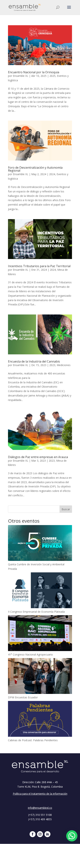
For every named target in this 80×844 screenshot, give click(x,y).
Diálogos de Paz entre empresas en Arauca (38, 457)
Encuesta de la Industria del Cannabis (34, 361)
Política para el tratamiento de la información (40, 793)
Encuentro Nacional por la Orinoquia (33, 72)
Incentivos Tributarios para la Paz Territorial (39, 266)
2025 (52, 76)
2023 (52, 365)
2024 (52, 174)
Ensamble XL (20, 76)
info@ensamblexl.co (40, 807)
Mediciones (64, 365)
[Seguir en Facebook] (33, 834)
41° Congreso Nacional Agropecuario (30, 654)
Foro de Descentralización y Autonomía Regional (35, 169)
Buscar (66, 509)
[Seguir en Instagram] (40, 834)
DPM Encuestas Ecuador (23, 697)
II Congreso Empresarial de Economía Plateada (36, 611)
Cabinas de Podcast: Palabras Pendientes (33, 740)
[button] (71, 835)
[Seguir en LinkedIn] (47, 834)
